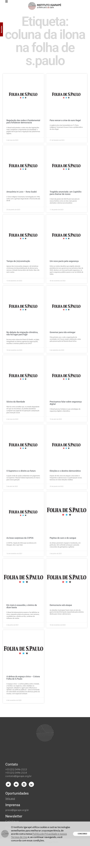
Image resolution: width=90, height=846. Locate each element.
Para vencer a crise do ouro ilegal (65, 120)
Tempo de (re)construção (18, 261)
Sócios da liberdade (15, 401)
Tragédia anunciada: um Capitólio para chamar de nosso (65, 192)
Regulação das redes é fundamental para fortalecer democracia (23, 121)
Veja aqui (10, 798)
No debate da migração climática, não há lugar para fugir (22, 333)
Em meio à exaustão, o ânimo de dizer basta (21, 606)
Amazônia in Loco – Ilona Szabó (21, 191)
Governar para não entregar (62, 332)
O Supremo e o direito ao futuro (21, 471)
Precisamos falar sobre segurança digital (66, 402)
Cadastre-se (12, 821)
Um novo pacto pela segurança (64, 261)
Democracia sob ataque (61, 605)
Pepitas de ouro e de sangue (63, 538)
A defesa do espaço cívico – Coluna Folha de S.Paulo (23, 677)
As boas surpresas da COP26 (19, 538)
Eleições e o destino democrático (65, 471)
